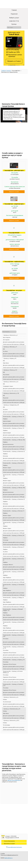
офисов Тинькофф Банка (13, 780)
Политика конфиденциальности (9, 855)
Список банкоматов (9, 841)
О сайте (3, 853)
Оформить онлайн (14, 191)
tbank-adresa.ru (8, 858)
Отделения (14, 14)
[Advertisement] (14, 88)
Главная (14, 10)
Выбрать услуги (14, 18)
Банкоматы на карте (9, 843)
